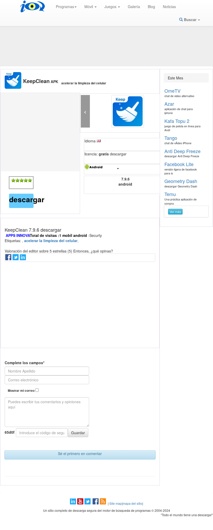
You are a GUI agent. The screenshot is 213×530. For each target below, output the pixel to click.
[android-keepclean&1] (13, 180)
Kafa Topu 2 (176, 120)
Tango (170, 137)
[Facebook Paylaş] (8, 258)
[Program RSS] (103, 503)
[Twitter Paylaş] (16, 258)
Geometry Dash (180, 181)
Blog (151, 6)
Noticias (169, 6)
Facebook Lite (179, 164)
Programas (65, 6)
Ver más (175, 211)
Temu (170, 194)
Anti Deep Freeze (182, 151)
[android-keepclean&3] (21, 180)
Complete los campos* (24, 362)
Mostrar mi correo (21, 390)
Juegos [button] (110, 6)
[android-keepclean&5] (30, 180)
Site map (115, 503)
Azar (169, 103)
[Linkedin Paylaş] (23, 258)
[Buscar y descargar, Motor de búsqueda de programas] (32, 6)
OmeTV (172, 90)
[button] (85, 111)
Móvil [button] (89, 6)
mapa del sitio (132, 503)
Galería (134, 6)
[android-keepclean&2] (17, 180)
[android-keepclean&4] (26, 180)
